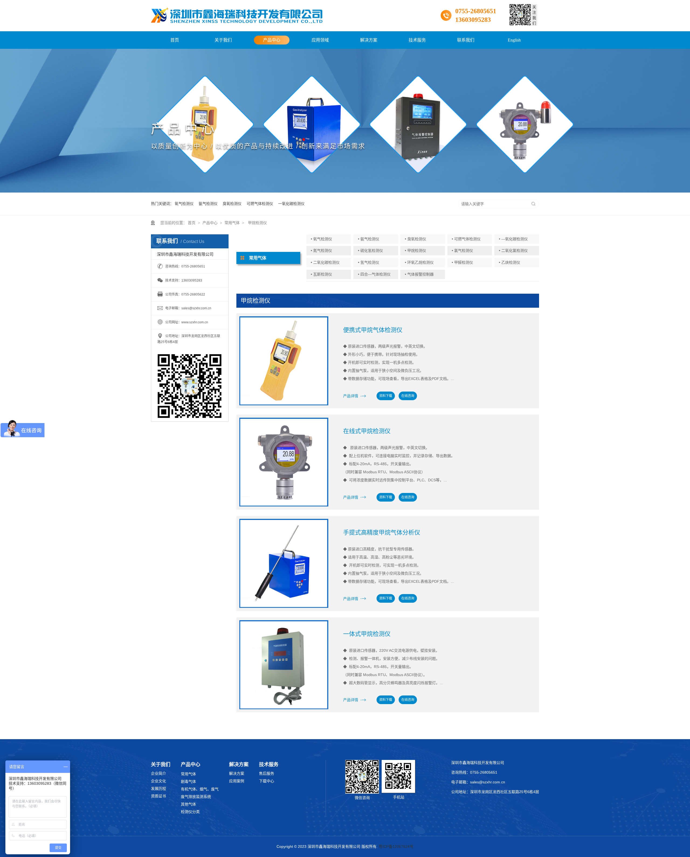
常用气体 (232, 223)
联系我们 (465, 40)
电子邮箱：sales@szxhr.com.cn (478, 782)
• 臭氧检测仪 (415, 239)
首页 (174, 40)
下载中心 (266, 781)
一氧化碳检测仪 (291, 203)
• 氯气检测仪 (462, 250)
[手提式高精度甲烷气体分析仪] (283, 563)
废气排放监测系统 (196, 796)
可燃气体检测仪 (260, 203)
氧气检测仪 (184, 203)
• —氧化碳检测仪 (513, 239)
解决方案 (368, 40)
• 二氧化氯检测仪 (513, 250)
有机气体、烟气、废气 (200, 789)
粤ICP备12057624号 (396, 846)
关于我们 (223, 40)
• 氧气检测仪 (321, 239)
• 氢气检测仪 (368, 262)
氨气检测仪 (208, 203)
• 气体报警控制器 (419, 274)
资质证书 (158, 796)
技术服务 (417, 40)
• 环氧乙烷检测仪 (419, 262)
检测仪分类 (190, 812)
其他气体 (188, 804)
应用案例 (236, 781)
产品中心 (271, 40)
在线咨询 (407, 396)
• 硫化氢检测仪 (370, 250)
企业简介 (158, 773)
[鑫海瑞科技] (236, 15)
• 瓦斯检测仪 (321, 274)
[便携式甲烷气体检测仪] (283, 360)
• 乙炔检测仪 (509, 262)
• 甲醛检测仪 (462, 262)
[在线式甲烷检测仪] (283, 462)
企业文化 (158, 781)
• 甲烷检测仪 (415, 250)
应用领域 (320, 40)
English (514, 40)
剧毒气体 (188, 781)
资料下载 (385, 396)
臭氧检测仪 (232, 203)
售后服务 (266, 773)
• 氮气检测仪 (321, 250)
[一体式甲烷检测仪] (283, 664)
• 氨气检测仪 (368, 239)
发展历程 (158, 788)
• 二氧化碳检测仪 (325, 262)
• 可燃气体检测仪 (466, 239)
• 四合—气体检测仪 (374, 274)
